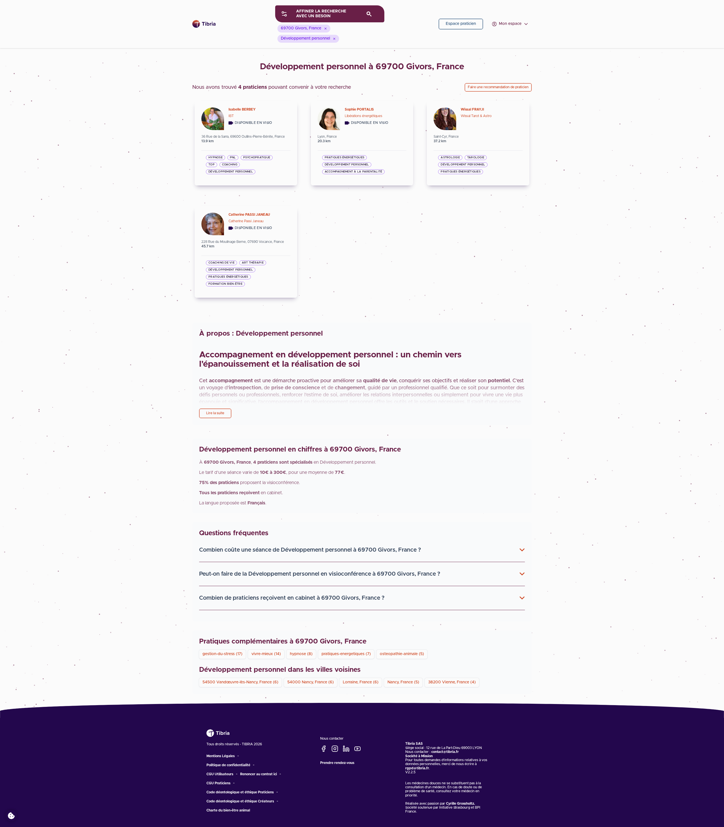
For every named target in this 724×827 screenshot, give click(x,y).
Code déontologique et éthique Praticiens (240, 792)
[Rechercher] (369, 14)
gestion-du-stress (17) (222, 654)
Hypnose (215, 157)
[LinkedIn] (346, 749)
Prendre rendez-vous (337, 762)
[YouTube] (357, 749)
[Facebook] (323, 749)
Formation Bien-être (225, 283)
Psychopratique (256, 157)
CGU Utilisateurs (219, 774)
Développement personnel (230, 171)
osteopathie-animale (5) (402, 654)
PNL (233, 157)
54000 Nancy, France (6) (310, 682)
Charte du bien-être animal (228, 810)
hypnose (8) (301, 654)
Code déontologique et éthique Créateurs (240, 801)
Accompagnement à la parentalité (353, 171)
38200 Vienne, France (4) (452, 682)
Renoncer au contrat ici (258, 774)
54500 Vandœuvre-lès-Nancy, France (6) (240, 682)
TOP (211, 164)
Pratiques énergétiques (345, 157)
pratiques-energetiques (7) (346, 654)
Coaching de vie (221, 262)
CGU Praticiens (218, 783)
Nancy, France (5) (403, 682)
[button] (362, 550)
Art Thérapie (253, 262)
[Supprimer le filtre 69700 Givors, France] (325, 28)
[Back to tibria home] (206, 24)
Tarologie (475, 157)
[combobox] (329, 13)
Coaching (229, 164)
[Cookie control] (11, 815)
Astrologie (450, 157)
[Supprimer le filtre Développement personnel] (334, 38)
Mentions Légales (220, 756)
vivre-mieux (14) (266, 654)
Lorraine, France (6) (360, 682)
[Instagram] (334, 749)
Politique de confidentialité (228, 765)
